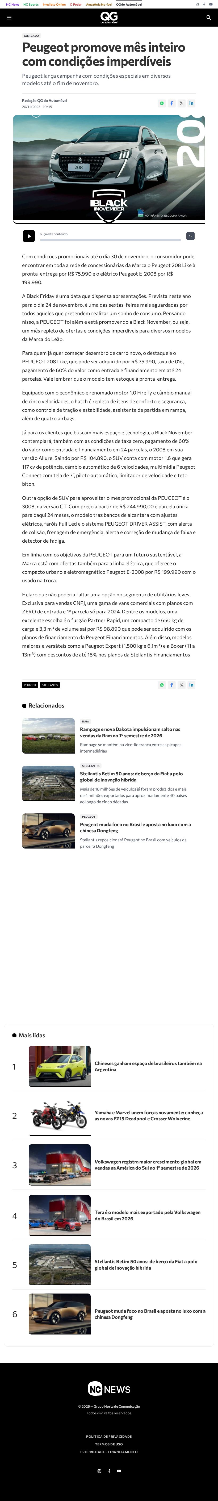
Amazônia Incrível (99, 4)
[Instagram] (197, 4)
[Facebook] (204, 4)
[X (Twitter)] (182, 103)
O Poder (76, 4)
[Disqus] (109, 931)
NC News (12, 4)
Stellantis (50, 685)
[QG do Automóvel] (109, 16)
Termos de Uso (109, 1444)
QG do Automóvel (129, 4)
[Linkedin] (191, 103)
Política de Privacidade (109, 1436)
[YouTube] (211, 4)
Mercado (31, 35)
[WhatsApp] (162, 103)
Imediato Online (54, 4)
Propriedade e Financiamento (109, 1452)
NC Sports (31, 4)
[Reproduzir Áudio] (29, 236)
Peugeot (30, 685)
